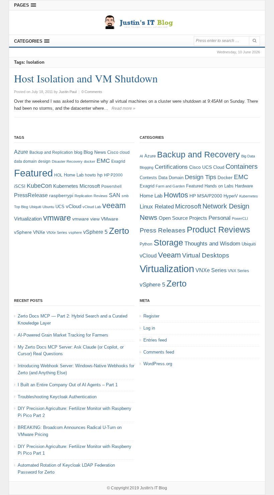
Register (151, 316)
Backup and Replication (51, 152)
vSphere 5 (95, 232)
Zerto (119, 230)
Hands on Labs (219, 185)
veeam (114, 205)
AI (141, 156)
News (148, 217)
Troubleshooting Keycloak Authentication (57, 396)
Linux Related (157, 206)
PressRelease (31, 195)
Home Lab (74, 174)
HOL (58, 175)
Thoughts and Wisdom (212, 243)
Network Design (225, 206)
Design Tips (200, 177)
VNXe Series (56, 232)
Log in (149, 328)
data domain (25, 161)
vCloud (73, 206)
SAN (114, 195)
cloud (125, 152)
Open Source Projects (183, 218)
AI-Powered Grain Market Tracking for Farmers (63, 335)
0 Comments (92, 92)
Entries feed (155, 340)
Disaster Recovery (67, 161)
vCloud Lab (92, 207)
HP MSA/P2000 (205, 195)
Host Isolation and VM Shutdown (86, 78)
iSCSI (19, 186)
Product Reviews (218, 229)
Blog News (95, 152)
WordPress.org (157, 363)
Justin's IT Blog (153, 488)
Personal (220, 218)
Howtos (176, 195)
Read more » (123, 108)
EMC (103, 160)
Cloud (218, 167)
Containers (242, 166)
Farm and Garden (170, 186)
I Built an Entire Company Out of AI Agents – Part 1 (68, 384)
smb (125, 196)
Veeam (169, 255)
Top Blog (21, 207)
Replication (83, 196)
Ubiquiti (35, 207)
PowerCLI (240, 218)
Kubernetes (65, 186)
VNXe (39, 232)
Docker (225, 177)
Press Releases (162, 230)
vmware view (86, 218)
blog (78, 152)
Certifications (171, 167)
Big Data (248, 156)
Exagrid (118, 161)
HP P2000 (113, 175)
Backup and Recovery (198, 154)
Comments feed (158, 352)
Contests (148, 177)
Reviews (101, 196)
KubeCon (39, 185)
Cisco (112, 152)
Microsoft (90, 186)
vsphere (75, 232)
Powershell (111, 186)
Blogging (146, 167)
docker (89, 161)
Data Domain (170, 177)
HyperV (231, 195)
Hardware (244, 185)
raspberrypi (61, 195)
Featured (33, 172)
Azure (21, 152)
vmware (57, 217)
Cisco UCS (200, 167)
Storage (168, 242)
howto (90, 175)
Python (146, 244)
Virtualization (28, 218)
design (44, 161)
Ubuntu (48, 207)
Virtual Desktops (205, 255)
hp (100, 174)
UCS (59, 206)
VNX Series (238, 271)
